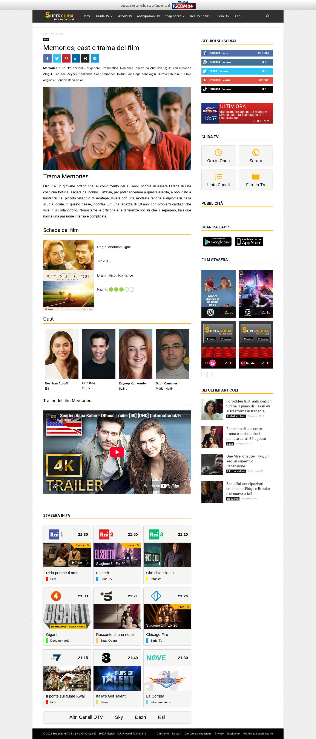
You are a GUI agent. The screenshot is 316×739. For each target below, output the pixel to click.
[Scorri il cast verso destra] (187, 360)
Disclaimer (233, 733)
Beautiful (233, 498)
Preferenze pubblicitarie (258, 733)
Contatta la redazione (198, 733)
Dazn (140, 717)
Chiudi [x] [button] (207, 209)
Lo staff (176, 733)
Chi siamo (163, 733)
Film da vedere (236, 471)
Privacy (219, 733)
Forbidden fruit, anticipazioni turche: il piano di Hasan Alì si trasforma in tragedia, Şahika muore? (249, 406)
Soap (230, 443)
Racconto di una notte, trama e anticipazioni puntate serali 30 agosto (246, 434)
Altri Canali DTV (86, 717)
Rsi (161, 717)
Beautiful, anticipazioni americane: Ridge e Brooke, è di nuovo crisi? (248, 489)
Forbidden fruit (236, 416)
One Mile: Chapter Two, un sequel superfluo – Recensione (247, 461)
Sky (119, 717)
